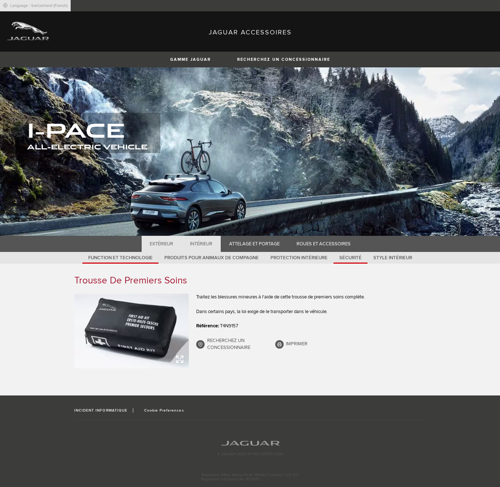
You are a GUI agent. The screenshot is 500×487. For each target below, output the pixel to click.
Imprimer (296, 344)
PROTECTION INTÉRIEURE (299, 258)
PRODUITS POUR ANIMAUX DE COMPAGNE (211, 258)
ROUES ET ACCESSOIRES (323, 244)
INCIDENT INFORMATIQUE (100, 410)
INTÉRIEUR (201, 244)
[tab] (162, 244)
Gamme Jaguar (190, 59)
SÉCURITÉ (350, 258)
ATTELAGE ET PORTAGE (254, 244)
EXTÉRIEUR (161, 244)
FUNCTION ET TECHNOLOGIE (120, 258)
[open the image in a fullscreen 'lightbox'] (131, 331)
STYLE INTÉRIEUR (392, 258)
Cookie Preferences (164, 410)
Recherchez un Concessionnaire (283, 59)
